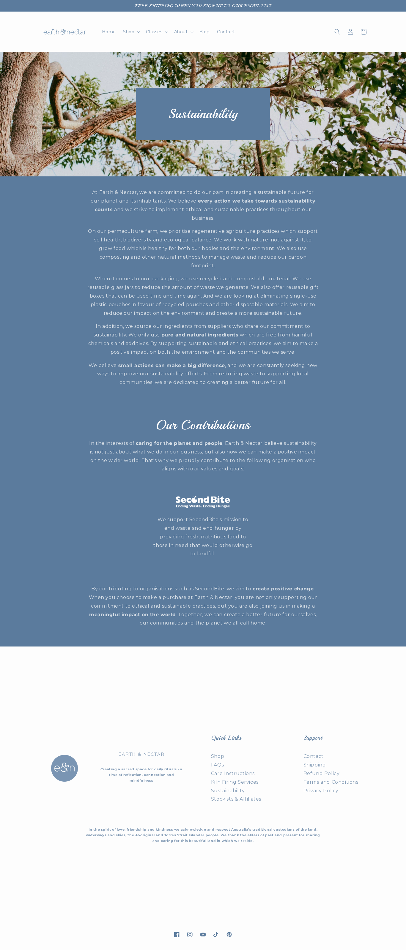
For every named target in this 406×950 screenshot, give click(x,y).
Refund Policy (321, 773)
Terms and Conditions (330, 782)
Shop (217, 756)
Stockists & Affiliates (236, 799)
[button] (130, 32)
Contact (313, 756)
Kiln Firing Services (235, 782)
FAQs (217, 765)
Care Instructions (233, 773)
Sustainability (228, 790)
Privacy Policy (321, 790)
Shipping (314, 765)
